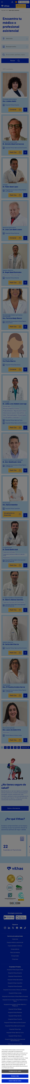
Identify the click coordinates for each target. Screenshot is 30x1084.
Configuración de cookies (15, 1071)
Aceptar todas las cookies (15, 1080)
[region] (15, 1064)
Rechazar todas (15, 1076)
